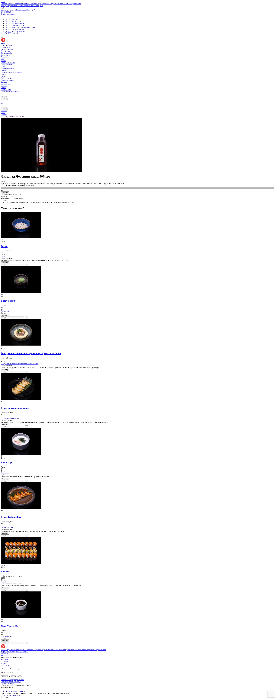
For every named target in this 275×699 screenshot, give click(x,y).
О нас (3, 2)
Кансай (5, 571)
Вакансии (26, 4)
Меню (3, 43)
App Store (4, 659)
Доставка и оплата (16, 6)
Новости (83, 650)
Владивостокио (6, 45)
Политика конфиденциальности (12, 680)
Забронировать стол (8, 14)
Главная (4, 111)
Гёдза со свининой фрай (15, 408)
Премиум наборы (7, 68)
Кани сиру (7, 462)
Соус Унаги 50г (9, 626)
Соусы (3, 88)
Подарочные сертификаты (60, 4)
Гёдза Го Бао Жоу (11, 517)
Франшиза (46, 4)
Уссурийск (15, 691)
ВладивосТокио (75, 4)
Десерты (4, 82)
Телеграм (4, 654)
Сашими (4, 70)
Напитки (4, 86)
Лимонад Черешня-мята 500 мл (12, 117)
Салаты (3, 74)
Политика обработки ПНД (10, 695)
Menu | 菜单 (39, 6)
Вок (2, 59)
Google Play (5, 661)
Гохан (4, 246)
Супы (3, 76)
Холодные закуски (8, 80)
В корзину (5, 192)
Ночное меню (6, 47)
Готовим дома (6, 90)
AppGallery (5, 665)
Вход (5, 99)
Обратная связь (29, 6)
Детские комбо (6, 53)
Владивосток (5, 691)
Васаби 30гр (8, 300)
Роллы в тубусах (7, 49)
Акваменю (5, 57)
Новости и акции (7, 4)
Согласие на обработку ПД (11, 682)
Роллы (3, 61)
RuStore (3, 663)
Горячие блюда (6, 65)
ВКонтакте (5, 655)
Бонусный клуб (36, 4)
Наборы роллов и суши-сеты (11, 72)
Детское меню (6, 84)
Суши (3, 66)
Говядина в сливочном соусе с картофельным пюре (31, 353)
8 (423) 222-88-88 (7, 12)
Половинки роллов (8, 63)
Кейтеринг (5, 6)
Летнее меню (6, 51)
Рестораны (18, 4)
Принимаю (5, 697)
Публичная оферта (8, 684)
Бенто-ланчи (5, 55)
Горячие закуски (7, 78)
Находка (22, 691)
